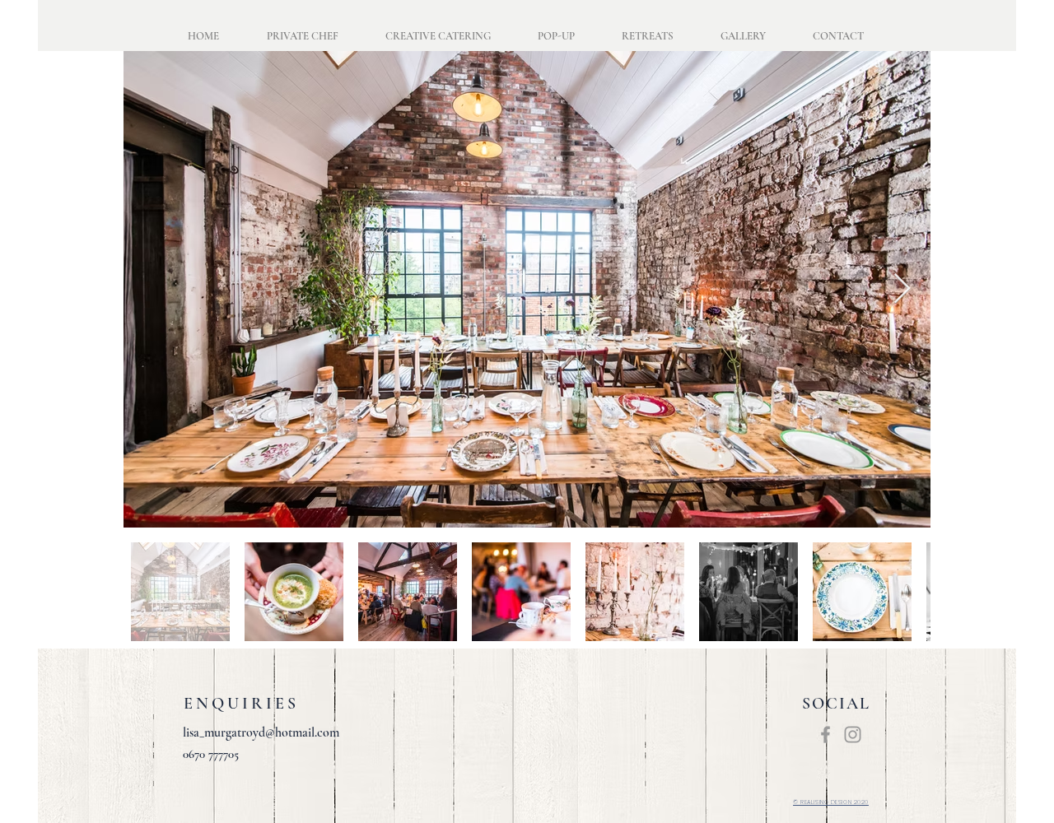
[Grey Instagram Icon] (853, 734)
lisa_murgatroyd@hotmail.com (261, 732)
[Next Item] (902, 289)
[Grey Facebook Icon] (825, 734)
